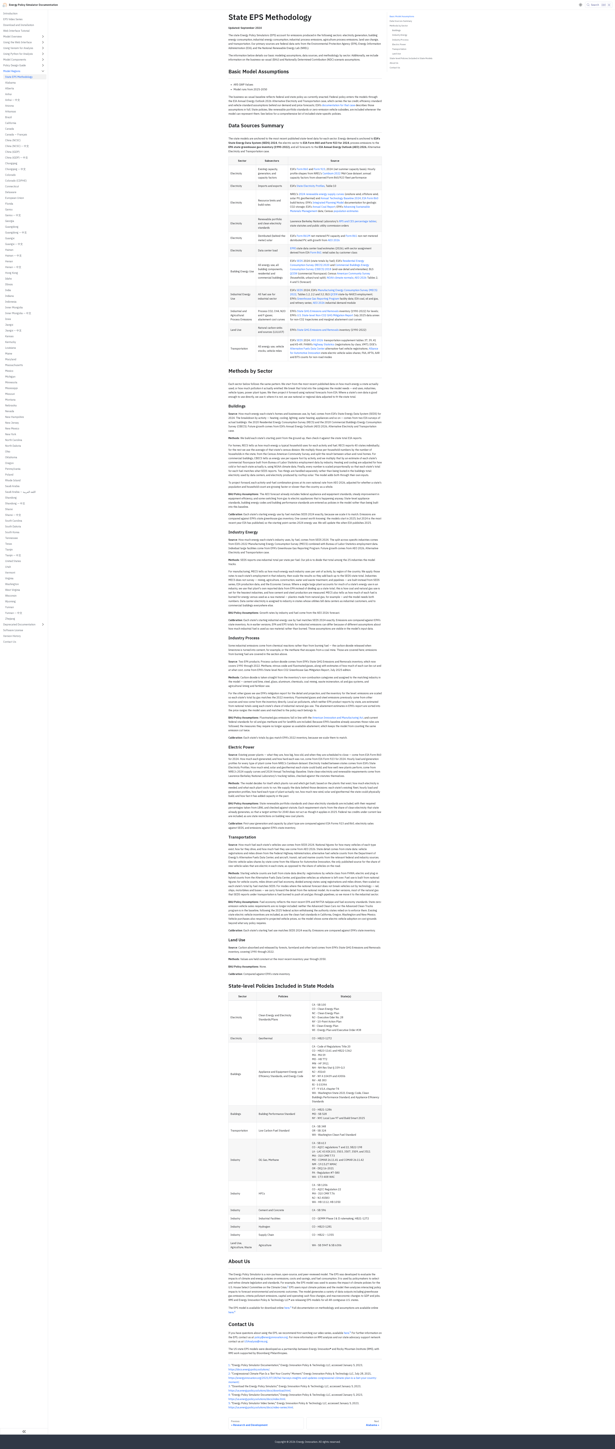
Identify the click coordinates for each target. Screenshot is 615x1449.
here (287, 1307)
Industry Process (400, 39)
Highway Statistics (323, 344)
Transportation (399, 49)
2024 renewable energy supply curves (321, 194)
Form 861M (303, 235)
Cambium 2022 (332, 173)
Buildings (396, 30)
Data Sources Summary (401, 21)
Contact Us (395, 67)
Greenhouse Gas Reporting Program (318, 298)
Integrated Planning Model (328, 202)
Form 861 (351, 235)
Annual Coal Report (323, 206)
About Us (394, 63)
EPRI (293, 248)
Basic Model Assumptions (402, 16)
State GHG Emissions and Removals (318, 311)
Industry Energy (399, 35)
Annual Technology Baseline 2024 (341, 198)
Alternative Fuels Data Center (307, 348)
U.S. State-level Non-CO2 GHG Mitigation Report (325, 315)
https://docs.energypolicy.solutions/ (249, 1369)
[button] (23, 36)
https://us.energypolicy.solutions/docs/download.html (259, 1390)
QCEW (293, 273)
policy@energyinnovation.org (271, 1337)
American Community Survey (353, 273)
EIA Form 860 (370, 198)
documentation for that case (338, 105)
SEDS (300, 260)
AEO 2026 (334, 240)
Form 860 (302, 169)
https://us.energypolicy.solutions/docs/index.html (256, 1399)
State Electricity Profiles (311, 185)
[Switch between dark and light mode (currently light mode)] (580, 4)
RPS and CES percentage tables (357, 221)
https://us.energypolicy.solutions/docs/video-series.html (260, 1407)
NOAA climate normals (340, 277)
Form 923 (319, 169)
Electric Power (399, 44)
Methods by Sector (399, 25)
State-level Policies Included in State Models (411, 58)
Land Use (396, 53)
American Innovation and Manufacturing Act (337, 717)
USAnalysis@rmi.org (255, 1341)
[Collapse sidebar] (24, 1431)
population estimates (346, 211)
